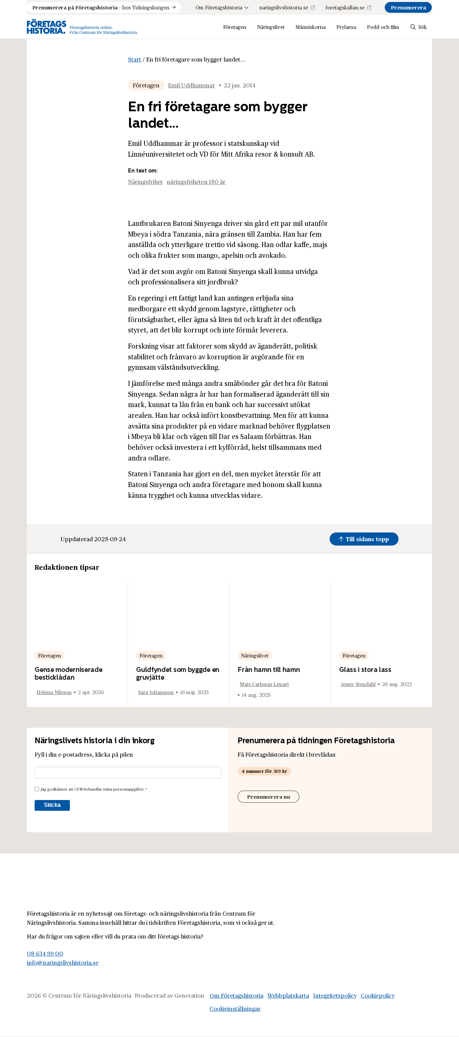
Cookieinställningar (235, 1008)
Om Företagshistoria (219, 7)
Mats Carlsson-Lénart (264, 683)
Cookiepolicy (378, 995)
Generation (189, 995)
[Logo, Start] (82, 27)
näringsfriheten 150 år (196, 181)
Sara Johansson (156, 691)
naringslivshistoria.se (283, 7)
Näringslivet (271, 26)
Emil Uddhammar (191, 85)
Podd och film (383, 26)
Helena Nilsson (54, 691)
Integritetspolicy (335, 995)
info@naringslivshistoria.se (62, 962)
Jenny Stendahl (358, 683)
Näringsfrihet (145, 181)
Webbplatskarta (288, 995)
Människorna (310, 26)
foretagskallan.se (345, 7)
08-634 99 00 (45, 953)
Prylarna (346, 26)
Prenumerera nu (268, 796)
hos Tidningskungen (100, 7)
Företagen (234, 26)
